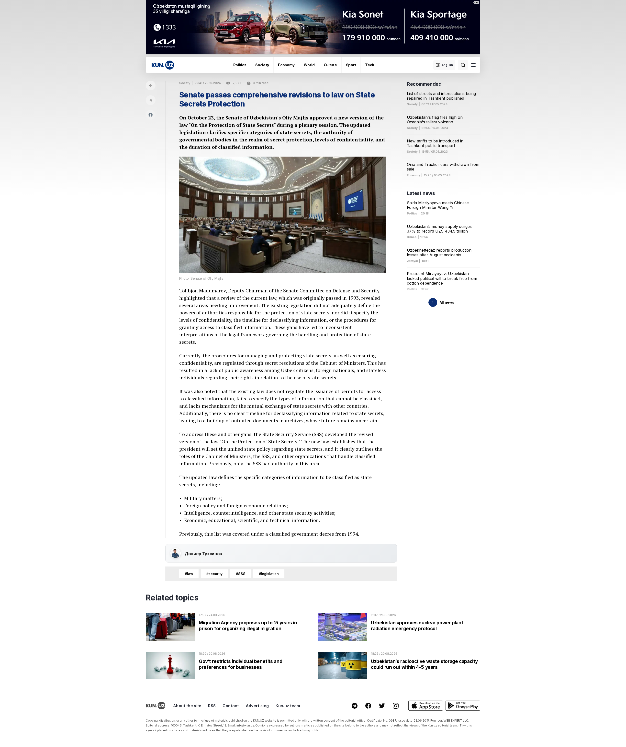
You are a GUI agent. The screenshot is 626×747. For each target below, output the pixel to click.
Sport (351, 65)
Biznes (411, 237)
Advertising (257, 705)
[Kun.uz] (163, 65)
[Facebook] (151, 115)
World (309, 65)
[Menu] (473, 65)
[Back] (151, 85)
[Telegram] (151, 100)
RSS (212, 705)
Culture (330, 65)
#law (189, 574)
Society (262, 65)
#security (214, 574)
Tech (369, 65)
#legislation (269, 574)
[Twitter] (382, 706)
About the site (187, 705)
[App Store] (425, 706)
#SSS (240, 574)
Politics (239, 65)
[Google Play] (463, 706)
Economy (286, 65)
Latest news (421, 193)
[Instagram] (396, 706)
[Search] (463, 65)
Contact (231, 705)
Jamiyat (412, 261)
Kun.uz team (288, 705)
